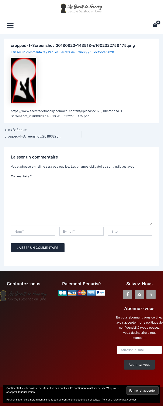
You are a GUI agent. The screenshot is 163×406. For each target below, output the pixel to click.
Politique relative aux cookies (119, 399)
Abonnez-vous (139, 365)
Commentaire (21, 176)
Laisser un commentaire (28, 52)
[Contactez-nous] (23, 296)
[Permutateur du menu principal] (10, 25)
